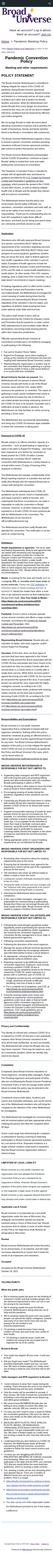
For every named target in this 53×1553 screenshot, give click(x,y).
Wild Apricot (27, 1549)
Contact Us (45, 1544)
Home (5, 41)
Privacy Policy (35, 1544)
